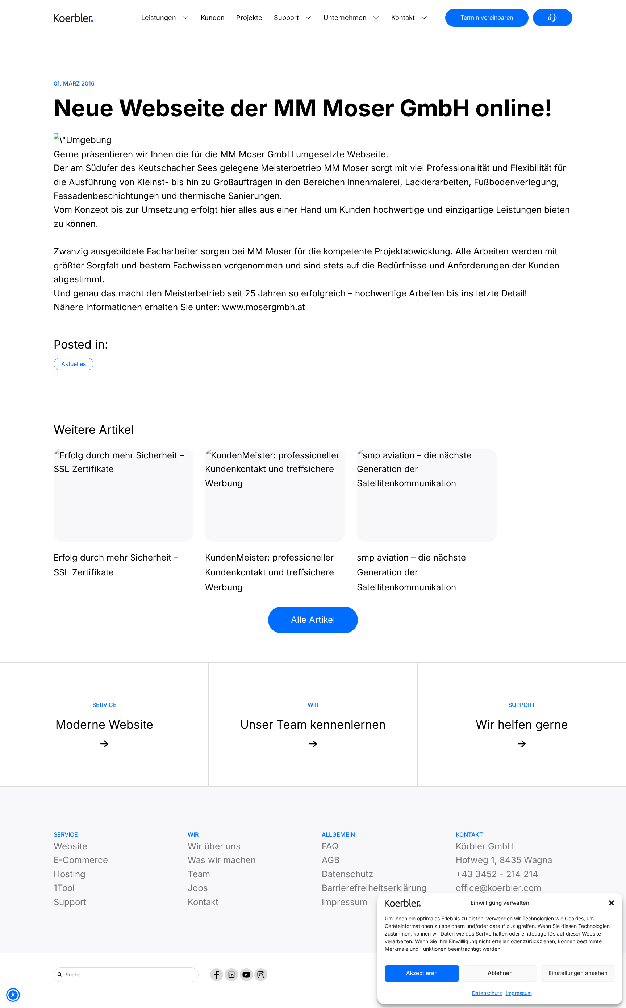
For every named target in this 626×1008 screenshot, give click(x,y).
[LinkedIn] (231, 974)
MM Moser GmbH (256, 154)
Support (286, 17)
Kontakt (403, 17)
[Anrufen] (552, 17)
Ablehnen (500, 973)
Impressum (519, 993)
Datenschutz (487, 993)
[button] (611, 903)
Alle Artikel (313, 620)
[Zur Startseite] (73, 17)
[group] (123, 514)
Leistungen (158, 17)
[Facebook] (216, 974)
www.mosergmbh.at (263, 307)
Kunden (213, 17)
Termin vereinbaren (486, 17)
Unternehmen (345, 17)
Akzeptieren (422, 973)
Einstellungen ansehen (578, 973)
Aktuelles (73, 363)
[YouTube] (246, 974)
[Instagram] (260, 974)
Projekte (249, 17)
